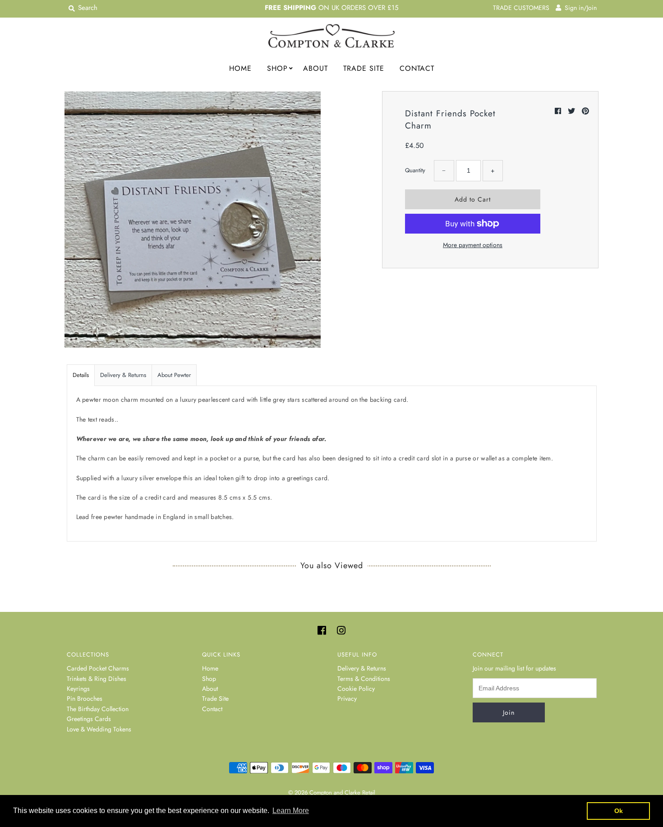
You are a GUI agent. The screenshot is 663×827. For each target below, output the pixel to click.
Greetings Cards (89, 718)
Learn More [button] (290, 810)
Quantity (415, 170)
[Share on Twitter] (572, 111)
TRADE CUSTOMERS (521, 7)
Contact (417, 68)
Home (240, 68)
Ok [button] (618, 810)
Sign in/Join (579, 7)
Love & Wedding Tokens (99, 729)
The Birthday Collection (98, 708)
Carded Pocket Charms (98, 668)
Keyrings (78, 688)
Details (81, 375)
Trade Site (363, 68)
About (315, 68)
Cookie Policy (356, 688)
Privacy (347, 698)
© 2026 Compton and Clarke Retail (331, 792)
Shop (277, 68)
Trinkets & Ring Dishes (96, 678)
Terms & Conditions (363, 678)
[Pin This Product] (585, 111)
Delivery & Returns (123, 375)
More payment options (472, 244)
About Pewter (174, 375)
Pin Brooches (84, 698)
